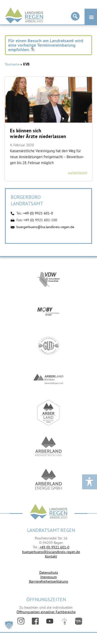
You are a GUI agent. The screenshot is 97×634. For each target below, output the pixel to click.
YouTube (49, 621)
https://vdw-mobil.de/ (48, 279)
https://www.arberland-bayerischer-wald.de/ (48, 413)
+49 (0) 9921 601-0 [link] (54, 547)
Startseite (12, 64)
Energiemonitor (78, 621)
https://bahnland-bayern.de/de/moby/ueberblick (48, 312)
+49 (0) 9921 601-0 (38, 213)
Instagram (20, 621)
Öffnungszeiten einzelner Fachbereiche (46, 612)
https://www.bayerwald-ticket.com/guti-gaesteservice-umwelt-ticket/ (48, 346)
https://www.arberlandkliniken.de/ (48, 379)
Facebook (35, 621)
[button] (9, 625)
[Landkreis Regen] (48, 512)
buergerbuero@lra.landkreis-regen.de (45, 227)
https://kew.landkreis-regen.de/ (48, 446)
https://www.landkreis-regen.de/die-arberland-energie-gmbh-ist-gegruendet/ (48, 480)
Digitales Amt (64, 621)
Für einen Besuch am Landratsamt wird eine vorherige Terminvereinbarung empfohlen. (45, 45)
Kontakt (51, 556)
